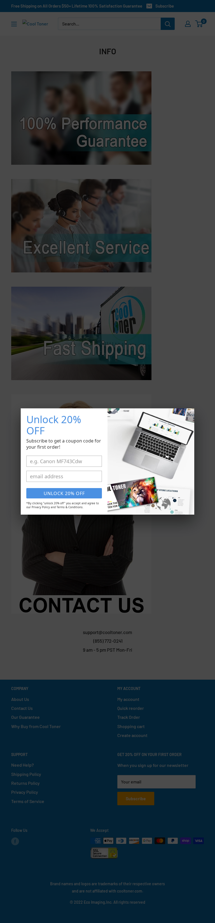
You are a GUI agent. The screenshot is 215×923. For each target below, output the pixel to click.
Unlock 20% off (64, 493)
